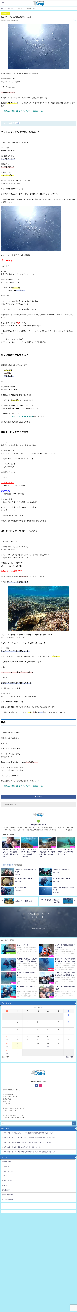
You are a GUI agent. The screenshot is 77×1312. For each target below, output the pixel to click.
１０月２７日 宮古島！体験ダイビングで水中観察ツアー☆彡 (22, 1147)
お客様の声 (5, 1166)
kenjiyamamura (38, 825)
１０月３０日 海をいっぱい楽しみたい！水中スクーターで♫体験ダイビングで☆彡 (29, 1137)
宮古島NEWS (6, 1190)
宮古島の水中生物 (7, 1194)
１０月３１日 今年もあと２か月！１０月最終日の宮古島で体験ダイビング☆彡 (28, 1133)
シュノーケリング (7, 1171)
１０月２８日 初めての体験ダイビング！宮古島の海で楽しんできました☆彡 (26, 1142)
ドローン (5, 1176)
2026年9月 (70, 1057)
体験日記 (5, 1185)
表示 (18, 123)
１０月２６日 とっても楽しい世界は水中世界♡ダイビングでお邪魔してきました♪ (29, 1151)
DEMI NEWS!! (6, 1161)
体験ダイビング (5, 13)
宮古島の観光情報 (7, 1199)
